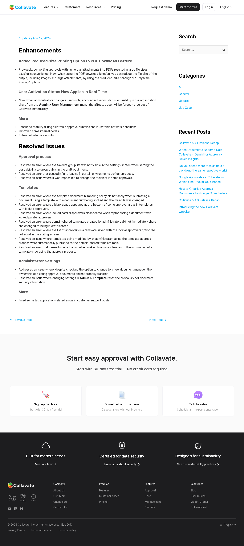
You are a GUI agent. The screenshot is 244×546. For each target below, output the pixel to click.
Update (25, 38)
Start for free (188, 7)
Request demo (161, 7)
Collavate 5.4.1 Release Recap (199, 143)
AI (180, 87)
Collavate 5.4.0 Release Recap (199, 200)
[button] (57, 7)
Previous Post (21, 319)
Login (209, 7)
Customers (72, 7)
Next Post (158, 319)
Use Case (185, 108)
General (184, 94)
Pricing (116, 7)
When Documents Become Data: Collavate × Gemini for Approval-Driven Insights (201, 154)
